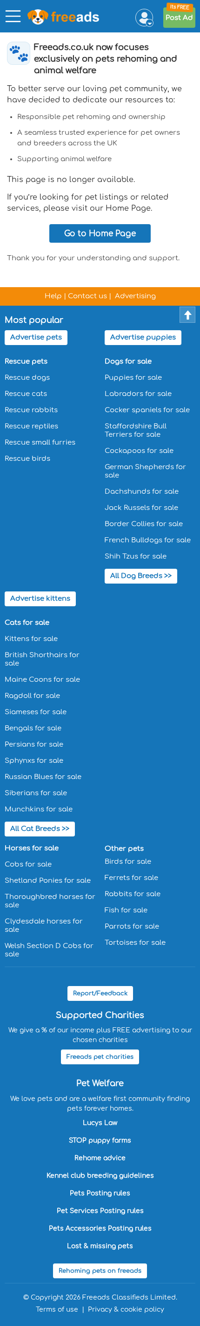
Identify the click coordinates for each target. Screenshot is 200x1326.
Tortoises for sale (135, 943)
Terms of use (57, 1309)
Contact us (87, 296)
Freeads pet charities (100, 1057)
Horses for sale (32, 848)
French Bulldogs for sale (148, 540)
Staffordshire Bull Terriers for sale (136, 430)
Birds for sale (128, 862)
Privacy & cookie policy (126, 1309)
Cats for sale (27, 623)
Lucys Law (100, 1122)
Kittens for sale (31, 639)
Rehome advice (100, 1158)
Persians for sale (34, 744)
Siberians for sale (36, 793)
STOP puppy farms (100, 1140)
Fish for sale (126, 910)
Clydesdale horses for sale (44, 926)
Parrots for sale (132, 926)
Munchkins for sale (39, 809)
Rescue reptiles (31, 426)
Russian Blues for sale (43, 777)
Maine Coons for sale (42, 680)
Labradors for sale (138, 394)
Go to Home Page (100, 233)
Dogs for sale (128, 361)
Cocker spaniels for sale (147, 410)
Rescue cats (26, 394)
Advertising (135, 296)
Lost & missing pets (100, 1246)
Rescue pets (26, 361)
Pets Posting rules (100, 1193)
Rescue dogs (27, 378)
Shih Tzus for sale (136, 556)
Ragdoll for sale (32, 696)
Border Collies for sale (144, 524)
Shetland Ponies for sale (48, 881)
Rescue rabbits (31, 410)
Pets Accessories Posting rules (100, 1228)
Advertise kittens (40, 599)
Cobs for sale (28, 864)
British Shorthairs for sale (42, 659)
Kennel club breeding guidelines (100, 1175)
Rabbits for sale (132, 894)
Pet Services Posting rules (100, 1210)
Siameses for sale (36, 712)
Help (53, 296)
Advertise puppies (143, 337)
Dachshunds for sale (142, 492)
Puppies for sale (133, 378)
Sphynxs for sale (34, 761)
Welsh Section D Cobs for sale (49, 950)
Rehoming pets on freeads (100, 1271)
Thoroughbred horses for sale (50, 901)
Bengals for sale (33, 728)
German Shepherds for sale (145, 471)
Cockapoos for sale (139, 451)
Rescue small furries (40, 442)
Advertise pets (36, 337)
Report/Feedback (100, 993)
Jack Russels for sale (141, 508)
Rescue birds (27, 459)
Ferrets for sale (131, 878)
